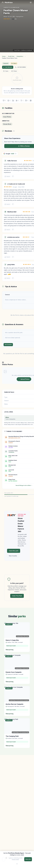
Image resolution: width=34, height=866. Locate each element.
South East (11, 56)
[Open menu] (31, 2)
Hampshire (20, 56)
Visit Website (8, 67)
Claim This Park (17, 596)
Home (3, 56)
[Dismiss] (17, 864)
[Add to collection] (13, 100)
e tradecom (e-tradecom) (26, 50)
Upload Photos (24, 379)
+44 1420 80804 (21, 67)
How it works (13, 556)
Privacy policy (15, 859)
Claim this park (13, 550)
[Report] (13, 176)
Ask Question (8, 344)
